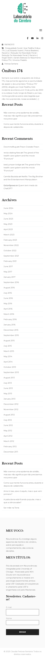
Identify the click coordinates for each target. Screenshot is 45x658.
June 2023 (8, 219)
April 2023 (8, 229)
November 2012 (11, 409)
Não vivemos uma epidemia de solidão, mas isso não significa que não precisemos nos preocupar (23, 116)
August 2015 (9, 340)
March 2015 (9, 351)
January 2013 (9, 399)
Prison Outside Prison (29, 147)
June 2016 (8, 298)
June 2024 (8, 208)
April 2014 (8, 362)
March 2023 (9, 234)
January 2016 (9, 325)
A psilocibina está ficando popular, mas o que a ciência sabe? (22, 501)
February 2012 (10, 446)
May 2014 (8, 356)
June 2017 (8, 266)
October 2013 (10, 367)
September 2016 (11, 282)
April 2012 (8, 436)
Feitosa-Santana (11, 64)
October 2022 (10, 250)
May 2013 (8, 393)
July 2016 (8, 293)
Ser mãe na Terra (11, 508)
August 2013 (9, 377)
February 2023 (10, 240)
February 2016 (10, 319)
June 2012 (8, 425)
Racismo (5, 53)
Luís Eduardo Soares (14, 50)
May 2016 (8, 303)
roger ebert (7, 58)
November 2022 (11, 245)
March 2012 (9, 441)
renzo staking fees (12, 153)
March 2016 (9, 314)
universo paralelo (19, 60)
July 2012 (8, 420)
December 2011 (11, 452)
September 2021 (11, 256)
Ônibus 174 (12, 71)
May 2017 (8, 272)
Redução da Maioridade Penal (23, 53)
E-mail (9, 607)
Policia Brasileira (31, 50)
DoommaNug (10, 147)
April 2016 (8, 309)
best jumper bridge (12, 164)
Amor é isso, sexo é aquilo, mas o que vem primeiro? (23, 492)
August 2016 (9, 287)
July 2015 (8, 346)
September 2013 (11, 372)
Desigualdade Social (13, 48)
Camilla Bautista (11, 176)
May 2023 (8, 224)
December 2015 (11, 330)
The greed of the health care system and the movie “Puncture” (21, 156)
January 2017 (9, 277)
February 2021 (10, 261)
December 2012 (11, 404)
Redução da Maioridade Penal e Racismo (19, 55)
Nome (9, 618)
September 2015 (11, 335)
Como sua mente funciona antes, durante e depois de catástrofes (23, 125)
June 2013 (8, 388)
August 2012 (9, 415)
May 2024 (8, 213)
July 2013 (8, 383)
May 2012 (8, 430)
